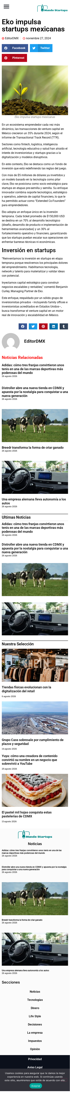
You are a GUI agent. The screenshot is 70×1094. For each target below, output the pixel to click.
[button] (6, 6)
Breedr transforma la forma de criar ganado (33, 447)
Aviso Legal (34, 1067)
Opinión (35, 1049)
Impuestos (35, 1041)
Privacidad (35, 1059)
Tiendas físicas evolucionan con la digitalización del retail (26, 689)
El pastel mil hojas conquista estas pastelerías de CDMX (27, 814)
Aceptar (35, 1085)
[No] (64, 1079)
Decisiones (35, 1024)
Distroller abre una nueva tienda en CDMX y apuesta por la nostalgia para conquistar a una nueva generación (35, 391)
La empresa (35, 1032)
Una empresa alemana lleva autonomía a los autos (25, 970)
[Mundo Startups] (52, 8)
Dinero (35, 1008)
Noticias (35, 991)
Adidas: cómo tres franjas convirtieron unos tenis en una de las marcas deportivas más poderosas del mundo (33, 369)
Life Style (35, 1016)
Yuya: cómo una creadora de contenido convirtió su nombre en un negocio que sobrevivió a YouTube (29, 759)
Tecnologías (35, 1000)
